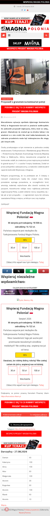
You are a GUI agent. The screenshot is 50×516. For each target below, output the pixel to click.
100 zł (36, 247)
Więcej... (4, 505)
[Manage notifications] (7, 509)
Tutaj (41, 262)
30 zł (13, 247)
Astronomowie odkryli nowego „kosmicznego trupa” (12, 415)
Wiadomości (7, 99)
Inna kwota (25, 256)
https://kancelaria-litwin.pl (11, 396)
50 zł (24, 247)
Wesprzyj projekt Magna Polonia (25, 48)
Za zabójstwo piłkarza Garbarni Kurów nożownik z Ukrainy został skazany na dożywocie (38, 415)
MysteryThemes (25, 512)
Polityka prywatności (31, 509)
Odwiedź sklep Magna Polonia (25, 43)
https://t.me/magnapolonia (25, 429)
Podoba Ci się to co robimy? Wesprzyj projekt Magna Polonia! (25, 109)
